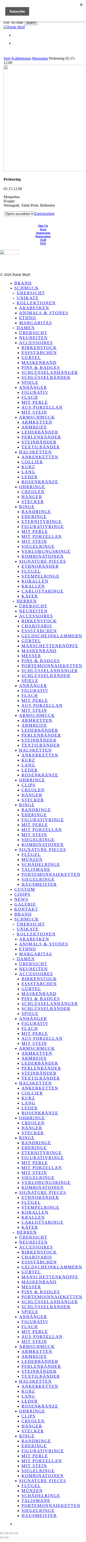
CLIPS (29, 785)
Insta (43, 229)
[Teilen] (11, 1533)
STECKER (33, 501)
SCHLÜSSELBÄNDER (46, 377)
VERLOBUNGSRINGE (46, 551)
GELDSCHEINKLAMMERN (52, 636)
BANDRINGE (36, 511)
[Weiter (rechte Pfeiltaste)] (7, 1537)
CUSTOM (24, 889)
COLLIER (32, 462)
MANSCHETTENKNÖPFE (50, 645)
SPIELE (30, 382)
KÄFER (30, 596)
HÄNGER (32, 496)
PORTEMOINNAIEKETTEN (52, 665)
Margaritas (40, 58)
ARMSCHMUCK (37, 417)
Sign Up (43, 225)
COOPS (22, 894)
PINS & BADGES (41, 367)
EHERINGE (34, 516)
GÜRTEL (31, 357)
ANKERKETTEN (40, 457)
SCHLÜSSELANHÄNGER (50, 372)
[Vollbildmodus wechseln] (7, 1533)
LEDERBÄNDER (40, 432)
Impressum (43, 233)
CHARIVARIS (37, 626)
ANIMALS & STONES (43, 312)
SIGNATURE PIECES (42, 561)
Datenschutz (43, 236)
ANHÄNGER (33, 387)
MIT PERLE (35, 402)
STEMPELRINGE (40, 576)
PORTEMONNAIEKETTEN (51, 874)
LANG (28, 472)
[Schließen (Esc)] (16, 1533)
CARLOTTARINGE (43, 591)
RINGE (27, 506)
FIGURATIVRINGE (43, 526)
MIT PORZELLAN (42, 536)
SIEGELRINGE (38, 546)
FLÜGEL (31, 571)
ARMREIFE (34, 427)
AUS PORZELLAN (42, 407)
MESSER (31, 655)
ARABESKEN (34, 308)
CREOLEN (33, 491)
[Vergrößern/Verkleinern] (2, 1533)
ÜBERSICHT (31, 293)
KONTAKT (26, 909)
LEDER (30, 476)
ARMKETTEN (37, 422)
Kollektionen (21, 58)
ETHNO (27, 317)
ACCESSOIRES (36, 342)
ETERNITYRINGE (42, 521)
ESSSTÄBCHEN (39, 352)
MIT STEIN (34, 412)
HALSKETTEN (35, 452)
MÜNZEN (32, 859)
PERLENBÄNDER (41, 437)
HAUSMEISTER (39, 884)
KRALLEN (33, 586)
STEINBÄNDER (39, 442)
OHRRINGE (32, 486)
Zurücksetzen (44, 214)
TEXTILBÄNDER (41, 447)
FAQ (43, 243)
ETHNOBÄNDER (40, 566)
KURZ (28, 467)
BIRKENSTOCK (39, 347)
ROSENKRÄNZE (40, 481)
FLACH (30, 397)
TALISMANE (36, 869)
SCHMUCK (26, 288)
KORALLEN (35, 581)
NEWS (21, 899)
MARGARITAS (35, 322)
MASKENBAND (39, 362)
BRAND (23, 283)
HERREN (27, 601)
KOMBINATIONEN (43, 556)
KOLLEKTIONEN (36, 303)
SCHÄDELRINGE (41, 864)
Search (31, 22)
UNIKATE (28, 298)
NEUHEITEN (33, 337)
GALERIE (25, 904)
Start (7, 58)
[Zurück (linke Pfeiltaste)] (2, 1537)
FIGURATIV (35, 392)
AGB (43, 240)
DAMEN (26, 327)
